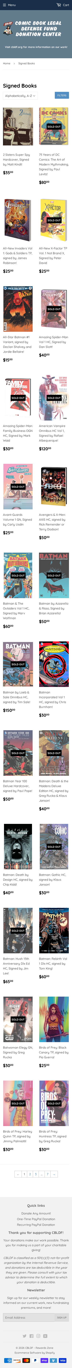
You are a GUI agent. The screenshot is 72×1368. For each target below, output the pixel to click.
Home (6, 63)
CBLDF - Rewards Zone (39, 1347)
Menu (12, 5)
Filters (61, 95)
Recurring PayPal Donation (36, 1225)
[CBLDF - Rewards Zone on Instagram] (38, 1336)
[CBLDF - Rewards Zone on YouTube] (45, 1336)
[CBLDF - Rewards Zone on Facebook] (31, 1336)
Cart (65, 5)
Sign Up (61, 1317)
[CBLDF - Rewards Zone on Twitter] (25, 1336)
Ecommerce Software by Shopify (35, 1352)
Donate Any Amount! (36, 1213)
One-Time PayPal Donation (36, 1219)
